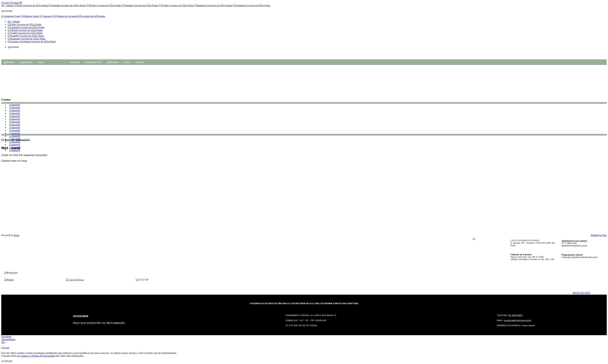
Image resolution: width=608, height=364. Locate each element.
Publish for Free (599, 235)
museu (40, 62)
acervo (127, 62)
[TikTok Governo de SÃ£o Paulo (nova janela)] (103, 5)
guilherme (9, 62)
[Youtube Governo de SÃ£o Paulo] (26, 36)
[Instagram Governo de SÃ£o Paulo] (213, 5)
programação (25, 62)
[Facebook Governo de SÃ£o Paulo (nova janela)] (251, 5)
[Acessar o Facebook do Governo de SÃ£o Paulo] (32, 41)
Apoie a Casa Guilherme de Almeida (52, 79)
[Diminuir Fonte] (30, 16)
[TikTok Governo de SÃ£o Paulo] (25, 30)
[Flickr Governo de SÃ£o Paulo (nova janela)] (31, 5)
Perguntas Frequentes (46, 75)
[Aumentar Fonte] (10, 16)
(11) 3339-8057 (515, 315)
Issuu (16, 235)
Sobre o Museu (43, 67)
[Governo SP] (11, 2)
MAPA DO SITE (581, 292)
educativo (75, 62)
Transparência (8, 339)
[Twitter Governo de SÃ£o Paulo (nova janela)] (176, 5)
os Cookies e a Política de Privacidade (36, 356)
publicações (112, 62)
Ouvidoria (6, 336)
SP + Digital (7, 5)
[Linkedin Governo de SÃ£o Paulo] (26, 27)
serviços (140, 62)
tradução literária (93, 62)
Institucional (42, 71)
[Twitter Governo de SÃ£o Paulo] (25, 33)
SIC (3, 342)
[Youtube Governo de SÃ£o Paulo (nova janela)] (140, 5)
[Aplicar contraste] (45, 16)
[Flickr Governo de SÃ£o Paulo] (24, 24)
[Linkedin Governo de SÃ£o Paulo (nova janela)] (66, 5)
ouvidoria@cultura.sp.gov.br (517, 320)
